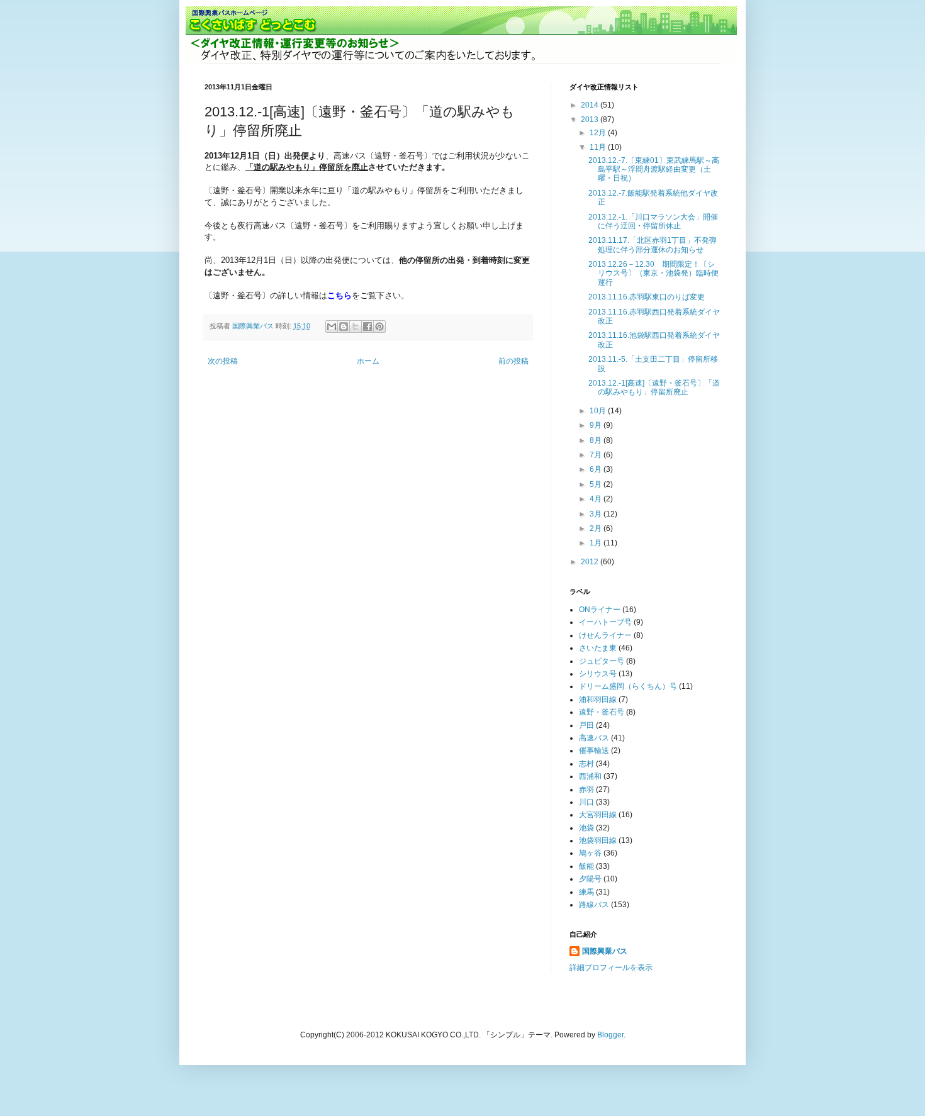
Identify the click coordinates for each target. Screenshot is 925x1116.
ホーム (368, 361)
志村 (586, 763)
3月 (596, 514)
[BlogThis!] (343, 326)
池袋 (586, 827)
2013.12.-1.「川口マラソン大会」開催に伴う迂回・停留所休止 (653, 221)
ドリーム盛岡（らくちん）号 (628, 686)
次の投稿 (223, 361)
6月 (596, 469)
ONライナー (599, 609)
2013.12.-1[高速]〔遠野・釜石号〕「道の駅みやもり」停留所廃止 (654, 387)
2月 (596, 528)
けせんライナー (605, 635)
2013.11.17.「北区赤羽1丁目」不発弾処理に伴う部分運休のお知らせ (652, 245)
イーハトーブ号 (605, 622)
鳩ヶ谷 (590, 853)
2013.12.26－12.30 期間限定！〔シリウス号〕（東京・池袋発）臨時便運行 (653, 273)
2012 (590, 561)
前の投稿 (513, 361)
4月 (596, 498)
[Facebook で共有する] (367, 326)
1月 (596, 542)
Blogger (610, 1034)
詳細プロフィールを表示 (611, 967)
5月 (596, 484)
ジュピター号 (601, 661)
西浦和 (590, 776)
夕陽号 (590, 878)
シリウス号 (598, 673)
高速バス (594, 738)
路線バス (594, 904)
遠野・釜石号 (601, 712)
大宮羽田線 (598, 814)
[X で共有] (355, 326)
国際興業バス (254, 326)
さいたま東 (598, 648)
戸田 (586, 725)
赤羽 (586, 789)
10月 (599, 410)
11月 (599, 147)
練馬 (586, 892)
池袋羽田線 (598, 840)
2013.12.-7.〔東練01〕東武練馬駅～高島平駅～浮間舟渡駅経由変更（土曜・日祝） (653, 169)
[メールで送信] (331, 326)
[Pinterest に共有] (379, 326)
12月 (599, 132)
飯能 (586, 866)
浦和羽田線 (598, 699)
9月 (596, 425)
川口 (586, 802)
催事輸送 (594, 750)
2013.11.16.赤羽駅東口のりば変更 (646, 297)
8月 (596, 440)
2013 (590, 119)
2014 (590, 105)
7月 (596, 454)
